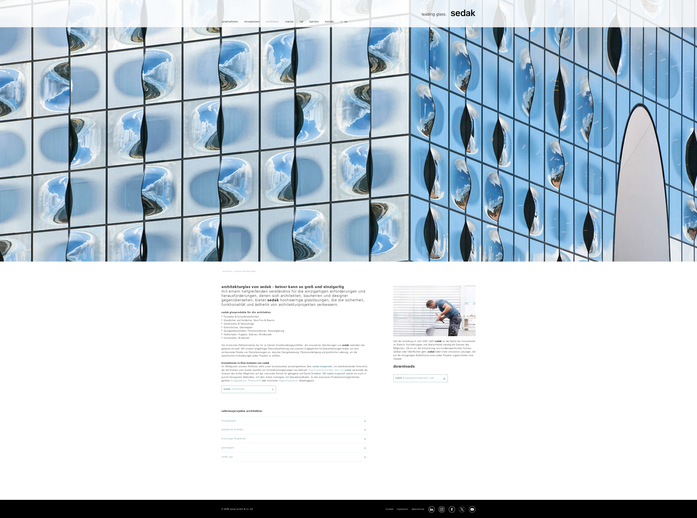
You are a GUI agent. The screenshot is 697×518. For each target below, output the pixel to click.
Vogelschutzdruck (288, 381)
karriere (314, 22)
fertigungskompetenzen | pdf (414, 378)
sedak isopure (336, 374)
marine (289, 22)
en (346, 22)
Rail (301, 22)
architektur (272, 22)
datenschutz (418, 509)
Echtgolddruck (238, 381)
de (341, 22)
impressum (402, 509)
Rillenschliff (254, 381)
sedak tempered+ (322, 367)
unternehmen (230, 22)
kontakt (329, 22)
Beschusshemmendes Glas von (330, 370)
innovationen (252, 22)
